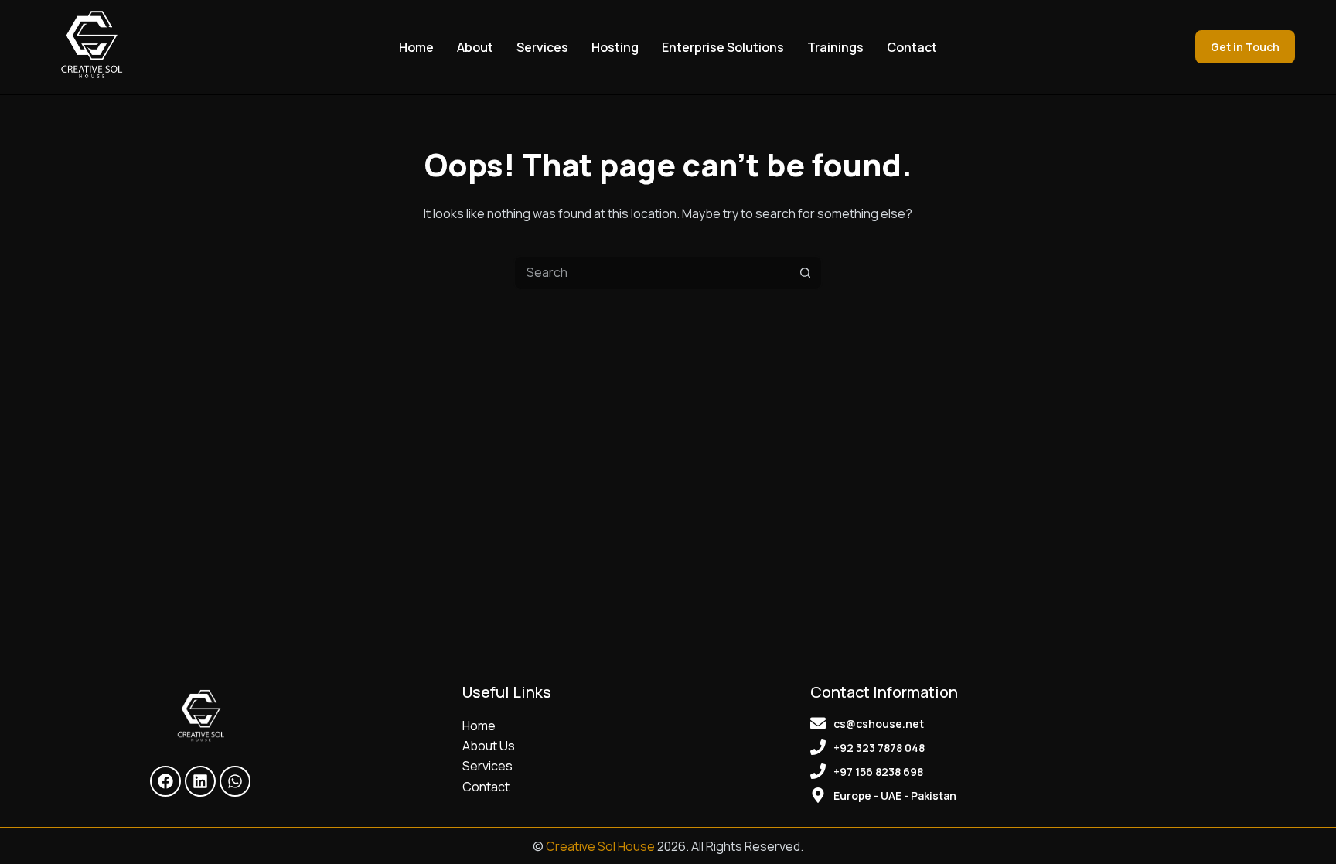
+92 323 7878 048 (879, 747)
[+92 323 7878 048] (818, 747)
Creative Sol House (600, 846)
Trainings (835, 47)
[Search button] (805, 273)
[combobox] (652, 272)
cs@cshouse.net (878, 723)
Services (542, 47)
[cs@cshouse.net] (818, 723)
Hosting (615, 47)
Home (416, 47)
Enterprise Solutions (723, 47)
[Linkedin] (200, 781)
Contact (912, 47)
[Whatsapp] (235, 781)
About (475, 47)
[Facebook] (165, 781)
